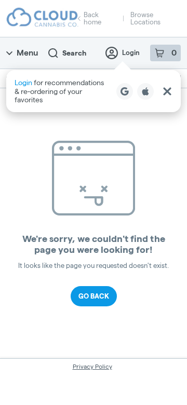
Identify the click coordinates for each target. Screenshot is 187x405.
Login (131, 52)
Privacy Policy (92, 366)
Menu (27, 52)
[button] (93, 91)
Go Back (93, 296)
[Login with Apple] (145, 91)
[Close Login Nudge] (167, 91)
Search (74, 53)
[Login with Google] (124, 91)
